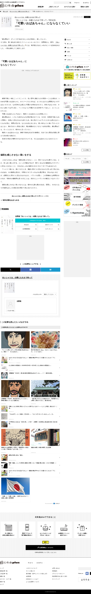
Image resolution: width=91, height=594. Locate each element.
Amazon (26, 224)
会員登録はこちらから (46, 547)
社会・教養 (70, 47)
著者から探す (85, 6)
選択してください (49, 294)
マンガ (69, 55)
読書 (68, 51)
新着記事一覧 (3, 571)
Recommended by (49, 503)
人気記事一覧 (3, 573)
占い (86, 158)
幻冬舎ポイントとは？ (32, 579)
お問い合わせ (56, 568)
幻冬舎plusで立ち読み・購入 (38, 220)
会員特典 (28, 576)
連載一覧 (2, 576)
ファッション (19, 29)
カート (78, 2)
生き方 (69, 39)
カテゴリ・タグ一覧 (5, 579)
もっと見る (86, 150)
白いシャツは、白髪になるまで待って (19, 11)
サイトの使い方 (30, 571)
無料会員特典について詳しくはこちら (45, 552)
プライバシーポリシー (58, 573)
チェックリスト (77, 158)
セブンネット (49, 229)
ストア (2, 584)
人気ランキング (54, 6)
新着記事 (41, 6)
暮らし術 (5, 11)
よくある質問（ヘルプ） (33, 581)
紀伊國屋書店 (26, 229)
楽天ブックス (49, 224)
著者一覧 (2, 581)
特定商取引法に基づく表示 (59, 576)
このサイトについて (31, 568)
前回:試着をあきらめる (11, 200)
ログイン (87, 2)
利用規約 (54, 571)
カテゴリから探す (69, 6)
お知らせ (69, 59)
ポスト (88, 17)
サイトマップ (56, 579)
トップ (2, 568)
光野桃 (19, 301)
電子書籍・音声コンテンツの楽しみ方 (36, 573)
